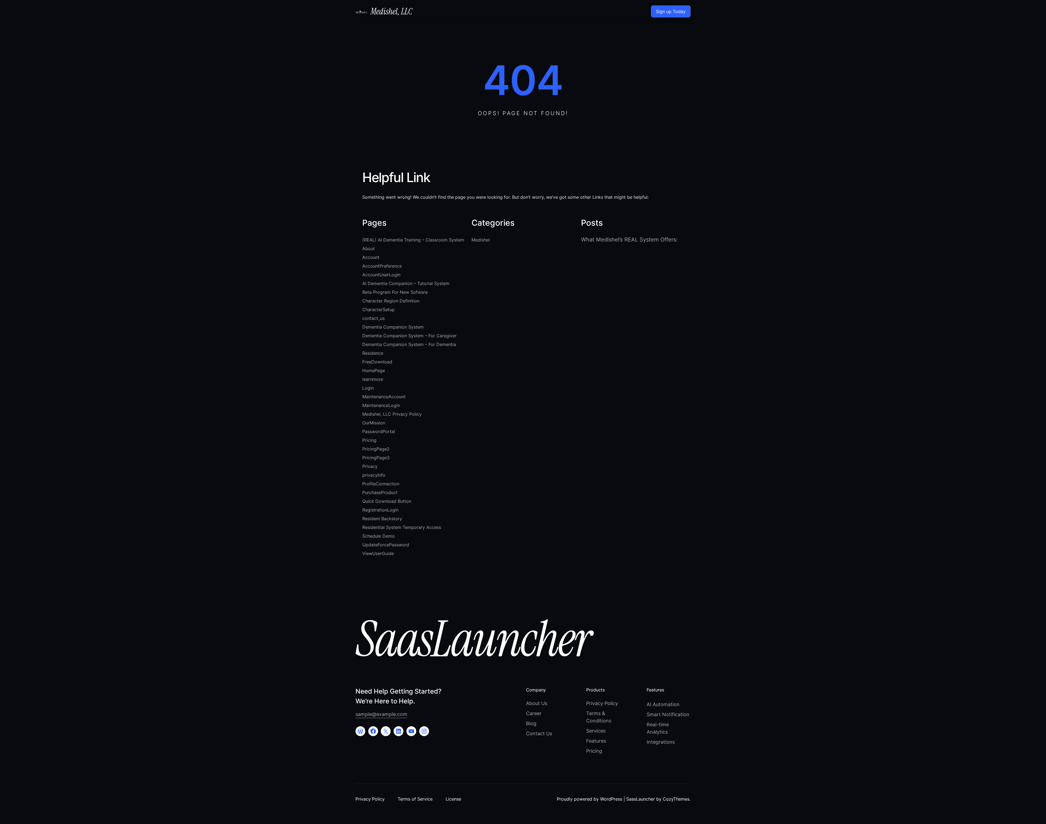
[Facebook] (373, 731)
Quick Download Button (386, 501)
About (368, 248)
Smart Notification (668, 714)
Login (368, 388)
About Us (536, 703)
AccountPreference (382, 266)
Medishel (481, 240)
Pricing (369, 440)
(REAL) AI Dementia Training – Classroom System (413, 240)
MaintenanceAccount (384, 396)
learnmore (372, 379)
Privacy (370, 466)
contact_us (373, 318)
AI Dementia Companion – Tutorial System (405, 283)
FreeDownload (377, 361)
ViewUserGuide (378, 553)
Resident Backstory (382, 518)
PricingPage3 (376, 457)
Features (596, 741)
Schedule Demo (378, 536)
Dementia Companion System (393, 327)
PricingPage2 (376, 449)
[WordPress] (360, 731)
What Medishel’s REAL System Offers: (629, 239)
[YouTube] (411, 731)
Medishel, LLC (391, 11)
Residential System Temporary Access (401, 527)
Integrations (661, 742)
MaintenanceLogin (381, 405)
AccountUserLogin (381, 274)
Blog (531, 723)
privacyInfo (373, 475)
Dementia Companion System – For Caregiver (409, 335)
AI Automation (663, 704)
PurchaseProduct (379, 492)
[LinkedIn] (398, 731)
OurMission (373, 422)
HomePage (373, 370)
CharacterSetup (378, 309)
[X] (386, 731)
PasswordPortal (378, 431)
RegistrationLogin (380, 510)
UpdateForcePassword (385, 544)
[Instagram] (424, 731)
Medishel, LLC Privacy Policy (392, 414)
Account (370, 257)
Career (534, 713)
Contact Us (539, 733)
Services (596, 731)
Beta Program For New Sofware (395, 292)
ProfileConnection (380, 483)
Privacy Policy (602, 703)
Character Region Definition (390, 301)
